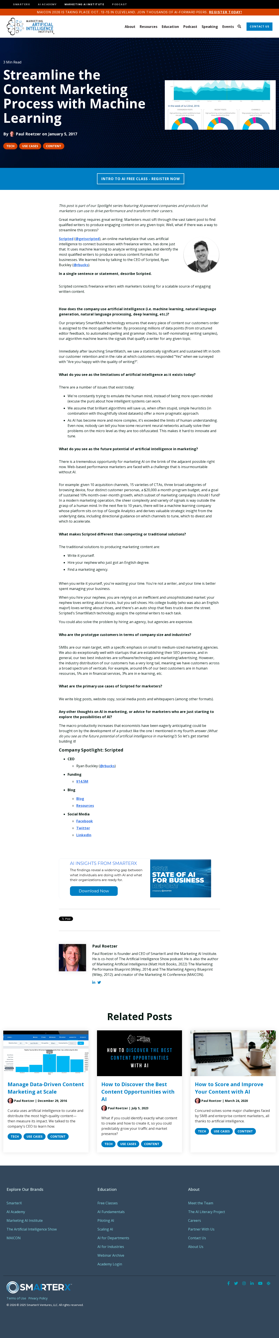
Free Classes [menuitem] (107, 1203)
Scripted (66, 238)
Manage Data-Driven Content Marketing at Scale (46, 1088)
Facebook (84, 821)
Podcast (190, 26)
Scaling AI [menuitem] (105, 1229)
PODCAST (119, 4)
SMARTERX (21, 4)
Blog (80, 798)
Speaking (210, 26)
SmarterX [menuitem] (14, 1203)
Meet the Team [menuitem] (200, 1203)
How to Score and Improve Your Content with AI (229, 1088)
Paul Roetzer (28, 133)
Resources (148, 26)
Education (170, 26)
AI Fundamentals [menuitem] (111, 1211)
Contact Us (259, 26)
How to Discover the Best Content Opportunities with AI (138, 1092)
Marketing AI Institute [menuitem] (25, 1220)
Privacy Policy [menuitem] (38, 1298)
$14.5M (82, 781)
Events (228, 26)
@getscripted (87, 238)
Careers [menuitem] (194, 1220)
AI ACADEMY (47, 4)
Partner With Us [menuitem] (201, 1229)
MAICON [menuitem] (14, 1238)
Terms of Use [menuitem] (16, 1298)
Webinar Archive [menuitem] (110, 1255)
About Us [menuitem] (195, 1246)
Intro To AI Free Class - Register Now (140, 178)
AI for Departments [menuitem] (113, 1238)
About (130, 26)
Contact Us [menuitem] (197, 1238)
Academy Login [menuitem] (109, 1264)
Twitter (83, 828)
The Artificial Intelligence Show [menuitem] (32, 1229)
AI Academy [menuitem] (16, 1211)
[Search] (239, 26)
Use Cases (30, 146)
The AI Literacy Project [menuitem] (206, 1211)
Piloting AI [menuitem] (105, 1220)
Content (53, 146)
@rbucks (80, 264)
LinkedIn (83, 835)
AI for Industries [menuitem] (110, 1246)
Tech (10, 146)
